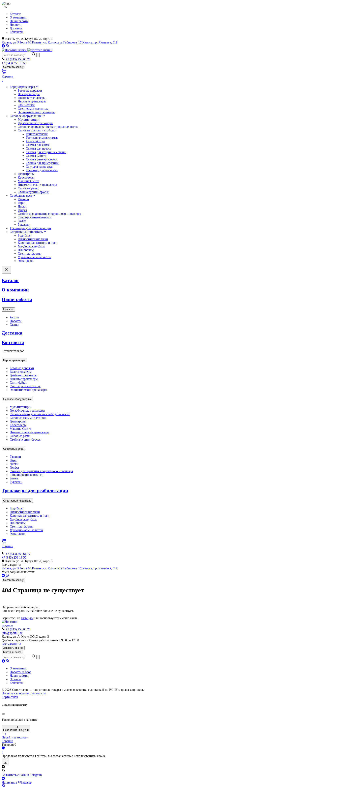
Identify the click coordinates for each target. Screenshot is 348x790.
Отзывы (15, 679)
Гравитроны (26, 174)
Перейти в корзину (15, 737)
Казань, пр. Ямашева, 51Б (100, 42)
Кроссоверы (26, 177)
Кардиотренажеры (23, 87)
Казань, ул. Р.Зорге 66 (16, 42)
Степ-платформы (29, 253)
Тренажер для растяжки (42, 170)
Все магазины (11, 643)
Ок (5, 762)
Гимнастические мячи (33, 239)
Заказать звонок (13, 647)
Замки (22, 221)
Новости (16, 24)
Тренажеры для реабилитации (30, 228)
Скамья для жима (38, 145)
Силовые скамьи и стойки (36, 130)
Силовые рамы (28, 188)
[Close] (3, 714)
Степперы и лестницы (33, 108)
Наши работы (19, 21)
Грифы (22, 210)
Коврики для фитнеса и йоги (37, 242)
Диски (22, 206)
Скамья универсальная (41, 159)
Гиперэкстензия (37, 134)
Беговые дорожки (30, 90)
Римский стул (35, 141)
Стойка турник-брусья (33, 192)
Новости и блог (20, 672)
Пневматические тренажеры (37, 184)
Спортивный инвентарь (27, 231)
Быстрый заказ (12, 652)
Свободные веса (21, 195)
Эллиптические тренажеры (36, 112)
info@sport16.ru (12, 633)
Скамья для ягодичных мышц (46, 152)
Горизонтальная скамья (42, 137)
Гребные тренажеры (31, 97)
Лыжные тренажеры (32, 101)
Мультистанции (28, 119)
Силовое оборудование (26, 116)
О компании (18, 17)
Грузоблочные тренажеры (35, 123)
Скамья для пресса (38, 148)
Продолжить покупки (16, 729)
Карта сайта (10, 697)
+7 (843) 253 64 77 (18, 59)
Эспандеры (25, 260)
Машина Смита (28, 181)
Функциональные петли (34, 257)
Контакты (16, 32)
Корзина (7, 741)
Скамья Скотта (36, 155)
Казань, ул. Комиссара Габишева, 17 (57, 42)
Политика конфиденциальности (24, 693)
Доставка (16, 28)
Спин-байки (26, 105)
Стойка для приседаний (42, 163)
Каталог (15, 13)
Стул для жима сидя (39, 166)
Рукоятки (24, 224)
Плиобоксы (26, 250)
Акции (14, 317)
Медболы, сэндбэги (31, 246)
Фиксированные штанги (35, 217)
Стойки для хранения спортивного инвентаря (49, 213)
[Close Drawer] (6, 270)
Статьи (14, 324)
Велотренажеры (29, 94)
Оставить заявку (13, 66)
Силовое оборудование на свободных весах (48, 126)
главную (27, 618)
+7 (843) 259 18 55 (14, 63)
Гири (21, 202)
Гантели (23, 199)
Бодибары (24, 235)
